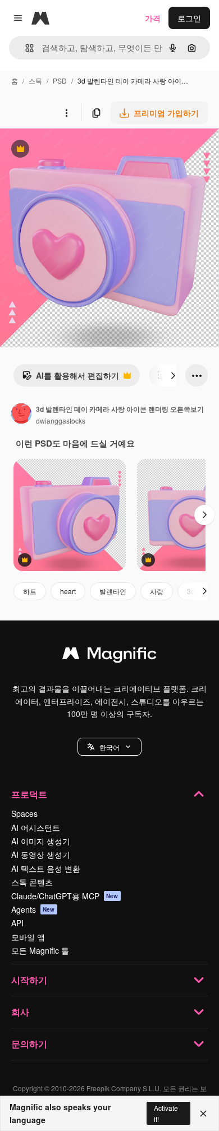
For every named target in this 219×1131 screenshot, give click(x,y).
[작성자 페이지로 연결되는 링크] (21, 414)
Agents (33, 909)
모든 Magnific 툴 (40, 950)
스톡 (35, 80)
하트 (29, 591)
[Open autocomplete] (25, 48)
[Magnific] (109, 655)
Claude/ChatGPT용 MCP (64, 896)
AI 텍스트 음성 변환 (45, 868)
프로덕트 (29, 794)
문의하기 (29, 1043)
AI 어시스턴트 (35, 827)
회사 (20, 1011)
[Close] (203, 1113)
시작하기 (29, 979)
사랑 (156, 591)
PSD (60, 80)
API (17, 922)
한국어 (109, 747)
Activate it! (166, 1113)
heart (68, 591)
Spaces (24, 813)
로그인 (189, 18)
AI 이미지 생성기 (40, 841)
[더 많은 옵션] (66, 113)
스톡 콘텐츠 (32, 882)
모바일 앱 (28, 936)
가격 (153, 18)
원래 (64, 150)
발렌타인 (112, 591)
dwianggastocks (60, 420)
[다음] (173, 375)
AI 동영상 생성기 (40, 854)
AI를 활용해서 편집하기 (70, 378)
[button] (109, 747)
